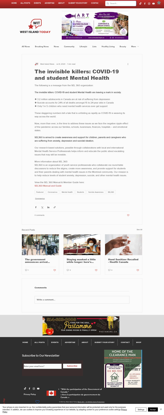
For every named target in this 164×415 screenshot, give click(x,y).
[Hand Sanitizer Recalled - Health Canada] (123, 244)
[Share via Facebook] (36, 207)
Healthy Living (108, 46)
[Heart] (37, 402)
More (133, 46)
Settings (141, 409)
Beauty (123, 46)
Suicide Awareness (96, 192)
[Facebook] (144, 3)
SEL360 (111, 192)
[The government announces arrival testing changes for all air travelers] (40, 244)
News (56, 46)
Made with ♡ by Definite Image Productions (91, 402)
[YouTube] (153, 3)
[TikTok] (140, 3)
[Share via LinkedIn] (48, 207)
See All (139, 229)
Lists (94, 46)
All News (26, 46)
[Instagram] (149, 3)
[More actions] (127, 64)
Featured (39, 192)
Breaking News (42, 46)
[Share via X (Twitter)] (42, 207)
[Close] (160, 409)
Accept (153, 409)
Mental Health (67, 192)
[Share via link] (54, 207)
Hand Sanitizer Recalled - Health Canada (123, 260)
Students (80, 192)
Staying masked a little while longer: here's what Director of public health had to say (81, 260)
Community (69, 46)
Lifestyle (83, 46)
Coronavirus (52, 192)
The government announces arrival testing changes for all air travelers (39, 260)
